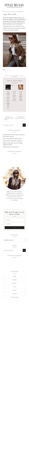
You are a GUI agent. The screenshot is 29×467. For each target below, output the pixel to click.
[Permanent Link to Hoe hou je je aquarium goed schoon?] (14, 85)
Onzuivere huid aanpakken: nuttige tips (20, 96)
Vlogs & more (14, 297)
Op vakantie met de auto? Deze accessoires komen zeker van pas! (8, 100)
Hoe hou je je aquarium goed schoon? (14, 96)
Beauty (14, 283)
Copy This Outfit (7, 11)
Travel (14, 290)
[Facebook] (13, 205)
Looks (14, 276)
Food (14, 286)
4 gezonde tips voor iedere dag (10, 146)
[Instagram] (14, 205)
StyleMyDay (14, 5)
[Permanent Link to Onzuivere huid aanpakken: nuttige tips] (20, 89)
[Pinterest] (15, 205)
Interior (14, 293)
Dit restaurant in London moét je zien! (19, 117)
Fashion (13, 11)
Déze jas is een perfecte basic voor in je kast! (9, 118)
